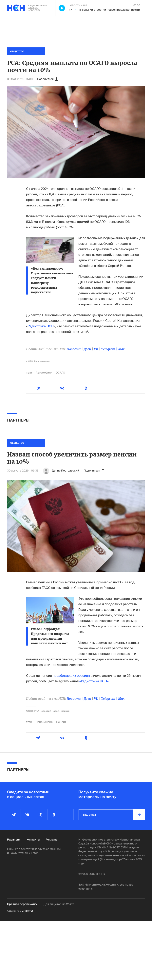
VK (96, 349)
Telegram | (109, 349)
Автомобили (44, 372)
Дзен (87, 349)
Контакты (33, 839)
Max (121, 349)
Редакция (14, 839)
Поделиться (45, 79)
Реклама (51, 839)
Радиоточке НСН (41, 326)
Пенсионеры (44, 722)
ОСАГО (60, 372)
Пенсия (61, 722)
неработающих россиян (71, 676)
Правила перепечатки (22, 904)
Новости (74, 349)
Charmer (27, 910)
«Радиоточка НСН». (94, 681)
